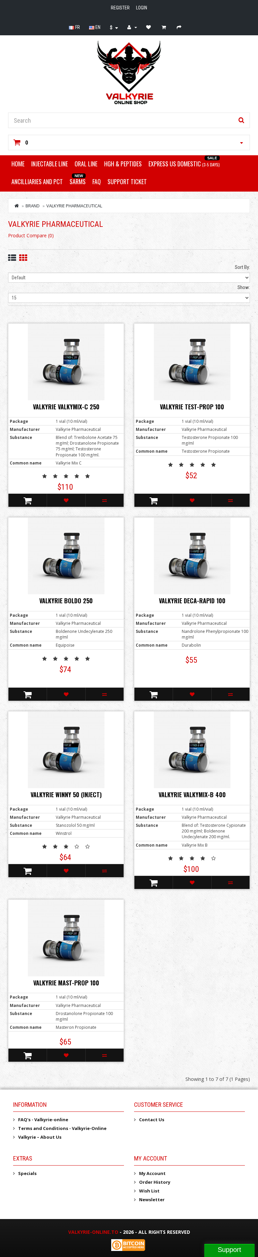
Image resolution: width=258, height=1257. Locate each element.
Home (18, 163)
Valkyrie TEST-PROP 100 (192, 406)
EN (97, 27)
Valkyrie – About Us (39, 1137)
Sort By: (242, 267)
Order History (154, 1182)
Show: (244, 287)
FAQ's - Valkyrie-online (43, 1120)
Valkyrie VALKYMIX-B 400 (192, 794)
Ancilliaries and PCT (37, 181)
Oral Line (86, 163)
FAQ (96, 181)
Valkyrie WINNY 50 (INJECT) (66, 794)
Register (120, 7)
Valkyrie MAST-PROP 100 (66, 982)
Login (141, 7)
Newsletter (152, 1200)
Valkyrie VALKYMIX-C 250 (66, 406)
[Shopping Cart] (165, 27)
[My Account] (132, 27)
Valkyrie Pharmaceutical (74, 206)
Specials (27, 1173)
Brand (33, 206)
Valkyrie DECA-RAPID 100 (192, 600)
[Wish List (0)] (149, 27)
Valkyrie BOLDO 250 (66, 600)
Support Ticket (127, 181)
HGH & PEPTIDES (123, 163)
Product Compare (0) (31, 235)
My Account (152, 1173)
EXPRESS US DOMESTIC (184, 163)
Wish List (149, 1191)
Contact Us (151, 1120)
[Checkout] (180, 27)
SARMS (78, 181)
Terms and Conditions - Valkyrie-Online (62, 1128)
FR (77, 27)
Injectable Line (49, 163)
